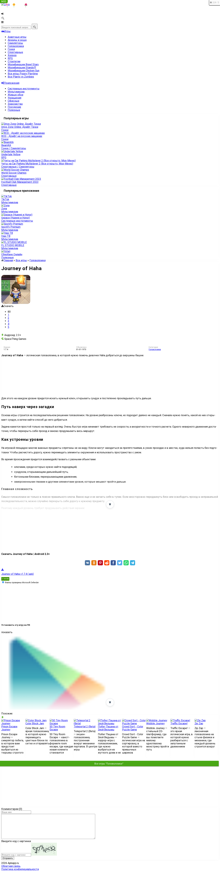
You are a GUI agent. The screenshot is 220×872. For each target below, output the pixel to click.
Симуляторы (15, 43)
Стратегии (14, 61)
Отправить (8, 858)
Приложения (11, 83)
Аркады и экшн (17, 40)
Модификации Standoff (22, 67)
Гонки (11, 49)
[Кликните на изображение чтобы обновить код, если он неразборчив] (44, 854)
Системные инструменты (23, 88)
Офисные (13, 100)
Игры (7, 31)
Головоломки (16, 46)
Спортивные (15, 52)
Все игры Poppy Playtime (23, 73)
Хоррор (12, 55)
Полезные (14, 110)
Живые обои (15, 94)
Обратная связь (10, 866)
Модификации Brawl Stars (23, 64)
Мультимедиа (16, 91)
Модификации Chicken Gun (23, 70)
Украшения (14, 97)
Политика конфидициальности (20, 869)
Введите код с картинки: (16, 841)
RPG (10, 58)
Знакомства (15, 103)
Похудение (14, 106)
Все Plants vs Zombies (21, 76)
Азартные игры (17, 36)
